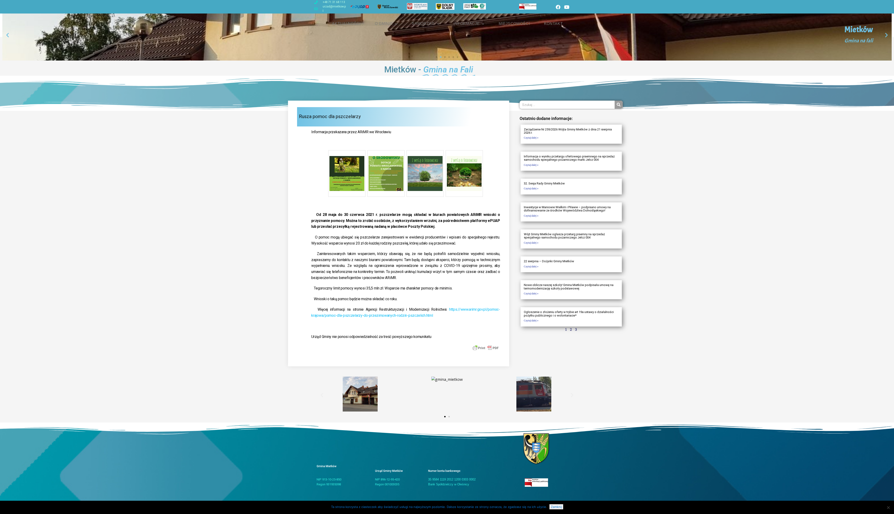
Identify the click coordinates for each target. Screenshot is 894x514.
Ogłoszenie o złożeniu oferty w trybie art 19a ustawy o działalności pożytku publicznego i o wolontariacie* (569, 313)
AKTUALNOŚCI (346, 24)
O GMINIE (384, 24)
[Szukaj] (619, 105)
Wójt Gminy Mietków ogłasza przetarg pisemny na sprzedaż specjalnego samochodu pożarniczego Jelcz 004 (564, 235)
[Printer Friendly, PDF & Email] (485, 347)
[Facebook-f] (558, 7)
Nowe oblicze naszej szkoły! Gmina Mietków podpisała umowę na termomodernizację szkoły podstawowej (568, 286)
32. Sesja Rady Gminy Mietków (544, 183)
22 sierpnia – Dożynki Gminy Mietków (549, 261)
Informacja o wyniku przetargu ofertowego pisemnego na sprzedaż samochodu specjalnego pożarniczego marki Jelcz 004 (569, 158)
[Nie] (888, 507)
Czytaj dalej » (531, 137)
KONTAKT (553, 24)
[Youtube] (566, 7)
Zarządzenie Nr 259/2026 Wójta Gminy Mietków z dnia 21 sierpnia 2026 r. (568, 131)
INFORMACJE (467, 24)
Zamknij (556, 507)
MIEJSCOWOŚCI (514, 24)
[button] (7, 35)
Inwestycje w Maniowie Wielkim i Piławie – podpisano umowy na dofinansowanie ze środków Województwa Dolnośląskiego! (567, 208)
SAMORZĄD (423, 24)
